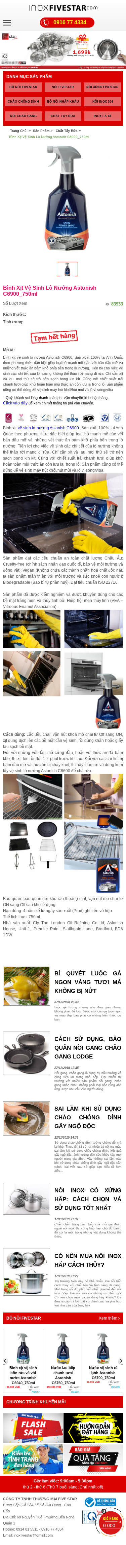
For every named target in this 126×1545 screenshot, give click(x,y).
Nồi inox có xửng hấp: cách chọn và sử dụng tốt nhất (87, 1199)
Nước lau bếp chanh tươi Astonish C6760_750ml (23, 1375)
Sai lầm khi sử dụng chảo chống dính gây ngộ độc (87, 1117)
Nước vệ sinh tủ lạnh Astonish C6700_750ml (63, 1373)
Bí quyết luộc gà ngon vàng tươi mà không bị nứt (87, 982)
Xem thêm (108, 1318)
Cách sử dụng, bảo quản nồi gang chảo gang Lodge (87, 1048)
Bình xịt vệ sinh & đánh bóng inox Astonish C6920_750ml (103, 1375)
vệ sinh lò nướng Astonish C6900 (48, 428)
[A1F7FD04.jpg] (67, 269)
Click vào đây (15, 403)
